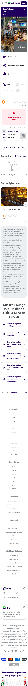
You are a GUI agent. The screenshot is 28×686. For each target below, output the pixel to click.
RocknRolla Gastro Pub (11, 209)
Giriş (24, 3)
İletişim (14, 536)
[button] (25, 204)
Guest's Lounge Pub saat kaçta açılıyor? (14, 325)
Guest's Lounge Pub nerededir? (14, 334)
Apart (14, 417)
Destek (14, 574)
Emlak (14, 470)
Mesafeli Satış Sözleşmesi (14, 566)
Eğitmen (14, 488)
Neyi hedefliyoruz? (14, 528)
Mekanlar (14, 454)
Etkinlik (14, 481)
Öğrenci (14, 466)
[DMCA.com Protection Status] (14, 664)
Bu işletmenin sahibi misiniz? (9, 127)
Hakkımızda (14, 525)
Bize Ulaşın (14, 539)
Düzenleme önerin (21, 127)
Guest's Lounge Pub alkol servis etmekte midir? (14, 344)
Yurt (14, 421)
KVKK (14, 563)
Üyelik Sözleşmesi (14, 559)
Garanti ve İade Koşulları (14, 570)
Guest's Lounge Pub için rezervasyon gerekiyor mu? (14, 379)
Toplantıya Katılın (14, 543)
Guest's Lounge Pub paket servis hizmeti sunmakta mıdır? (14, 356)
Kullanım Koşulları (14, 555)
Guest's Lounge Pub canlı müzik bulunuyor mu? (15, 367)
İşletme (14, 485)
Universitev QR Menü (14, 512)
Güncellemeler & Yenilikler (14, 532)
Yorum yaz (22, 156)
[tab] (14, 148)
